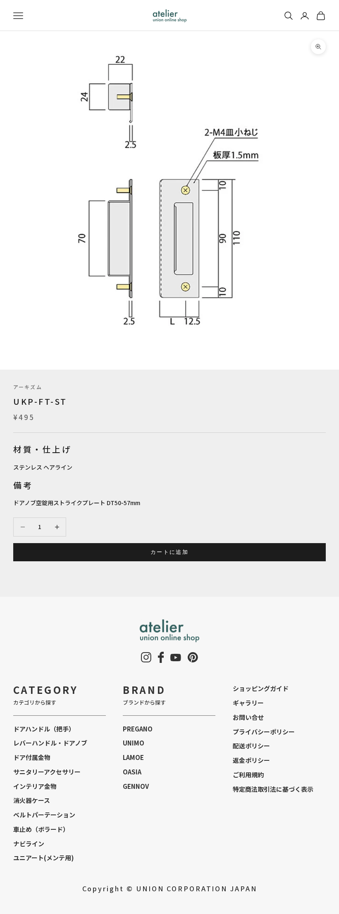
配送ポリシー (251, 745)
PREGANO (138, 728)
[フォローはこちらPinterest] (193, 657)
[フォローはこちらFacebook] (161, 657)
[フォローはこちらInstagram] (146, 657)
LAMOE (133, 757)
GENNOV (136, 786)
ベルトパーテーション (44, 814)
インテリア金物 (35, 786)
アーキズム (27, 386)
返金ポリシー (251, 760)
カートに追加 (169, 551)
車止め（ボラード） (41, 829)
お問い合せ (248, 717)
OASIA (132, 771)
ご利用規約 (248, 774)
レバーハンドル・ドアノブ (50, 742)
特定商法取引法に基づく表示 (273, 789)
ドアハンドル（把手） (44, 728)
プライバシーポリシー (264, 731)
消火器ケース (31, 800)
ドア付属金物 (31, 757)
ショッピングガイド (261, 688)
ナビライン (28, 843)
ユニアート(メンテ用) (43, 857)
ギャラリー (248, 702)
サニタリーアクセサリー (47, 771)
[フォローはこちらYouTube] (175, 657)
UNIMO (133, 742)
